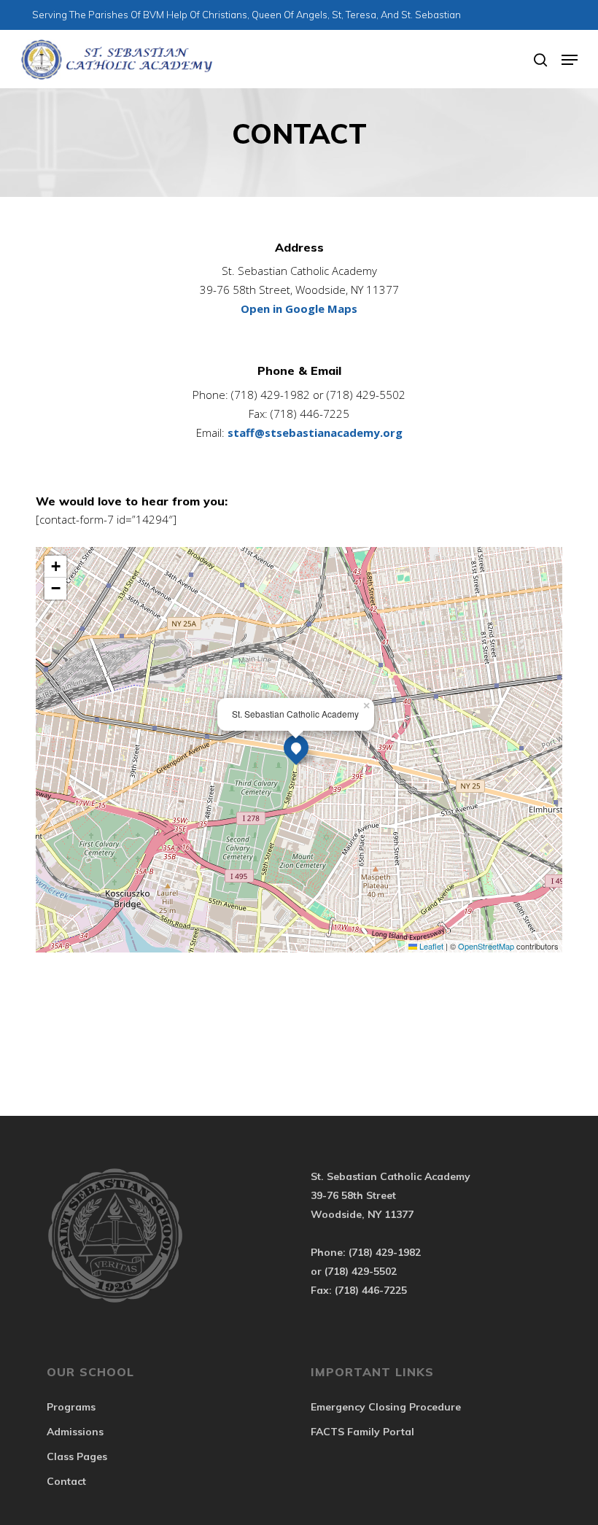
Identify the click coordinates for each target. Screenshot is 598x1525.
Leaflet (430, 946)
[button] (570, 60)
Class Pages (77, 1456)
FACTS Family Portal (362, 1431)
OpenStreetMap (486, 946)
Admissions (75, 1431)
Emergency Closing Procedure (386, 1406)
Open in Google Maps (299, 308)
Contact (66, 1481)
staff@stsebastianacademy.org (315, 432)
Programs (71, 1406)
